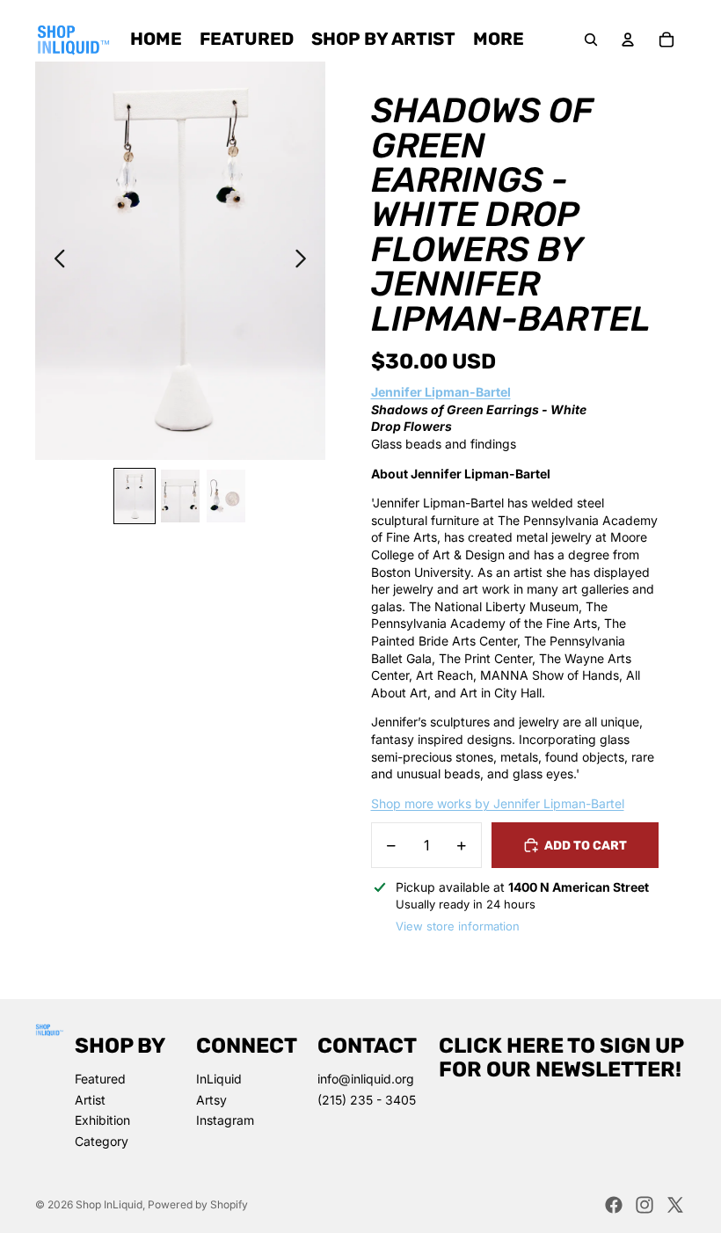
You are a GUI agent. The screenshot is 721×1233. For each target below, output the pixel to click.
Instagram (225, 1120)
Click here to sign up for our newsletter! (561, 1057)
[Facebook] (613, 1204)
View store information (458, 926)
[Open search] (591, 39)
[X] (675, 1204)
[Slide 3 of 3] (226, 496)
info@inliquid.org (365, 1078)
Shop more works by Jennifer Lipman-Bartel (497, 803)
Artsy (211, 1099)
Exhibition (102, 1120)
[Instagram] (644, 1204)
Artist (90, 1099)
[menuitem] (498, 39)
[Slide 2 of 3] (180, 496)
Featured (100, 1078)
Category (101, 1141)
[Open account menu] (627, 39)
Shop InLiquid (109, 1204)
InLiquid (219, 1078)
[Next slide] (305, 260)
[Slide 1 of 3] (134, 496)
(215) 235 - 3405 (366, 1099)
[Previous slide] (55, 260)
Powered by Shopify (198, 1204)
